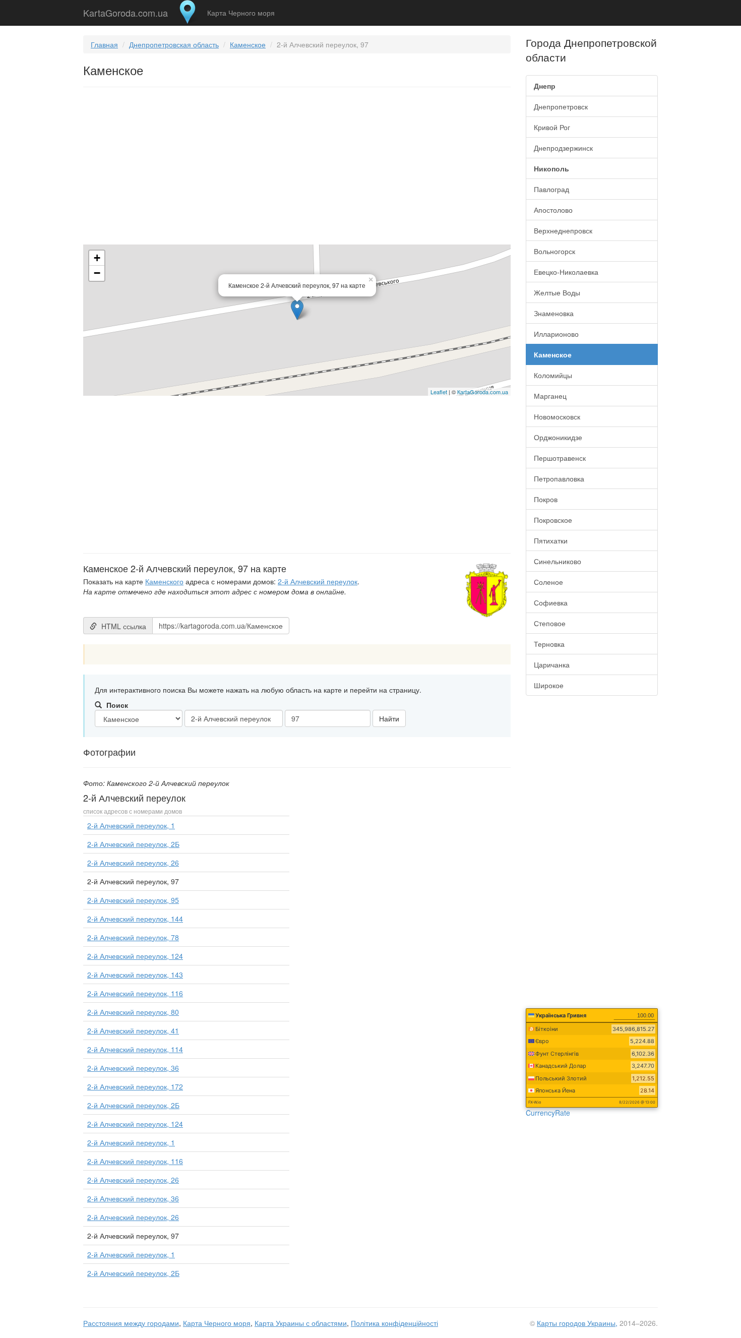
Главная (104, 44)
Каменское (248, 44)
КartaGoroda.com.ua (482, 392)
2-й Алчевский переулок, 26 (133, 863)
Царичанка (552, 664)
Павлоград (551, 189)
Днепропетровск (561, 106)
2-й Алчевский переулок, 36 (133, 1068)
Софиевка (551, 602)
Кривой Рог (552, 127)
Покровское (553, 520)
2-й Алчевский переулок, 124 (135, 956)
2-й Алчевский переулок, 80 (133, 1012)
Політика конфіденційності (394, 1323)
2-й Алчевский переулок (317, 581)
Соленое (548, 582)
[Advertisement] (297, 167)
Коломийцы (553, 375)
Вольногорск (554, 251)
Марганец (550, 396)
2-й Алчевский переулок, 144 (135, 919)
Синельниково (557, 561)
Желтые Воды (557, 292)
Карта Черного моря (241, 13)
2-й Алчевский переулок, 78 (133, 937)
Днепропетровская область (174, 44)
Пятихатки (551, 540)
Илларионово (556, 334)
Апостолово (553, 210)
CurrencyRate (548, 1113)
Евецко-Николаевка (566, 272)
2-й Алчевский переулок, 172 (135, 1086)
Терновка (549, 644)
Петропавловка (559, 478)
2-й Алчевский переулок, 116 (135, 993)
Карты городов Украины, (577, 1323)
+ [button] (97, 258)
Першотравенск (560, 458)
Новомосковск (557, 416)
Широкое (549, 685)
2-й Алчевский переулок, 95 (133, 900)
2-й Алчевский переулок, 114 (135, 1049)
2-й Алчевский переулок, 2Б (133, 844)
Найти (389, 718)
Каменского (164, 581)
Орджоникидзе (558, 437)
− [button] (97, 273)
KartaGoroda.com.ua (125, 10)
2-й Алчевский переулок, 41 (133, 1030)
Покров (546, 499)
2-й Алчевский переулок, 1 (131, 825)
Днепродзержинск (563, 148)
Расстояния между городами (131, 1323)
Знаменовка (554, 313)
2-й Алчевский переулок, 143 (135, 974)
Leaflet (438, 392)
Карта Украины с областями (301, 1323)
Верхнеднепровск (563, 230)
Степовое (550, 623)
